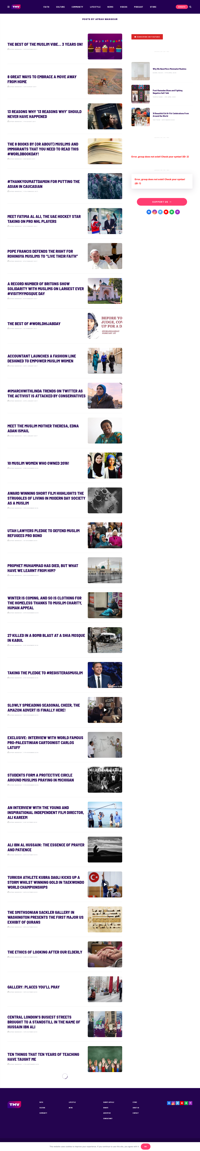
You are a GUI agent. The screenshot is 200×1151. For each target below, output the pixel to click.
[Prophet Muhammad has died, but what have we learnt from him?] (64, 570)
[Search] (190, 7)
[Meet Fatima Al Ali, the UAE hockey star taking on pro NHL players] (64, 221)
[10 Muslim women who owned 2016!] (64, 465)
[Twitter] (160, 212)
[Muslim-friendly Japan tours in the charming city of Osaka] (64, 1094)
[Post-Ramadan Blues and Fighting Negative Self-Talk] (162, 94)
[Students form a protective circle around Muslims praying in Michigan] (64, 780)
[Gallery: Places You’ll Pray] (64, 989)
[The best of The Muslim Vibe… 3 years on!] (64, 47)
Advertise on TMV (162, 51)
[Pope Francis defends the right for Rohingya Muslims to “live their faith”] (64, 256)
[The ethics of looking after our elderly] (64, 954)
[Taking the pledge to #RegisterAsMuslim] (64, 675)
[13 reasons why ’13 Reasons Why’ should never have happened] (64, 116)
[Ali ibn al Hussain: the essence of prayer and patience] (64, 850)
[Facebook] (149, 212)
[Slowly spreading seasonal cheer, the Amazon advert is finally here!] (64, 710)
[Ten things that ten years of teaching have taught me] (64, 1059)
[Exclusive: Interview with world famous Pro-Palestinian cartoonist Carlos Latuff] (64, 745)
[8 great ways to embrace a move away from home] (64, 81)
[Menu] (8, 6)
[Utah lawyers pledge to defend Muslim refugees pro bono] (64, 535)
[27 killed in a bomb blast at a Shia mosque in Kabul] (64, 640)
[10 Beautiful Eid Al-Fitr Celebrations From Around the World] (162, 117)
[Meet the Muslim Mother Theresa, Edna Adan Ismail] (64, 431)
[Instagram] (154, 212)
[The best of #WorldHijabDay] (64, 326)
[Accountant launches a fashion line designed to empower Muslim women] (64, 361)
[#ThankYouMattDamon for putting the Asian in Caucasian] (64, 186)
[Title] (171, 212)
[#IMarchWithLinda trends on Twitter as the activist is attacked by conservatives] (64, 396)
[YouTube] (166, 212)
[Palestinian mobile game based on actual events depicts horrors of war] (64, 1129)
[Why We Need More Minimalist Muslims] (162, 71)
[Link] (16, 7)
